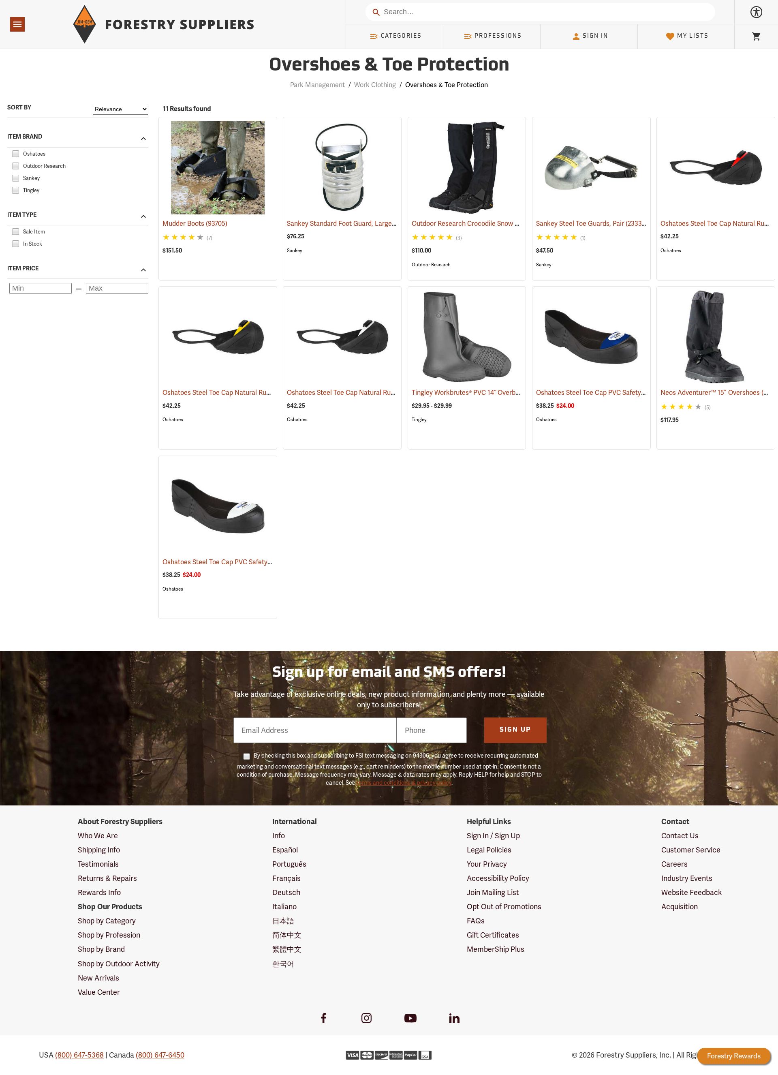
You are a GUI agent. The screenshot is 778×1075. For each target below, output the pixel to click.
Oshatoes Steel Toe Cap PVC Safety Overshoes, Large (626, 392)
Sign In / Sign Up (493, 835)
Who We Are (98, 835)
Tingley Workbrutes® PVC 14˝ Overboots (482, 392)
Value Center (99, 992)
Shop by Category (107, 920)
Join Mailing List (493, 892)
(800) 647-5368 (79, 1055)
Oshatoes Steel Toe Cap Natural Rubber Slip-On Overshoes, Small (394, 392)
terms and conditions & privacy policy (404, 782)
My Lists (693, 36)
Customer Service (690, 849)
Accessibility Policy (498, 878)
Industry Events (686, 878)
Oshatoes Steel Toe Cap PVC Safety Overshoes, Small (252, 562)
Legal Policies (489, 849)
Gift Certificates (493, 935)
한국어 (283, 963)
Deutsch (286, 892)
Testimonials (98, 864)
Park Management (317, 85)
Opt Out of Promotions (504, 906)
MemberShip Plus (495, 949)
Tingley (419, 419)
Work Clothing (375, 85)
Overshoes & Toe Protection (389, 66)
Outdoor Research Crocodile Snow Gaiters (485, 223)
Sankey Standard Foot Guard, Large (351, 223)
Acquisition (679, 906)
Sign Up (515, 730)
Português (289, 864)
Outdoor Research (431, 264)
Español (285, 849)
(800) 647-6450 (160, 1055)
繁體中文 (286, 949)
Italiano (284, 906)
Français (286, 878)
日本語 (283, 920)
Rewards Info (99, 892)
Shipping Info (99, 849)
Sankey (294, 250)
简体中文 (286, 935)
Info (278, 835)
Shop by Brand (101, 949)
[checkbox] (15, 152)
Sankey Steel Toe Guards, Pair (591, 223)
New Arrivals (98, 978)
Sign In (595, 36)
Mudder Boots (194, 223)
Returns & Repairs (107, 878)
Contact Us (680, 835)
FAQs (476, 920)
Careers (674, 864)
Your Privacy (487, 864)
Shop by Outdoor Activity (119, 963)
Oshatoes (670, 250)
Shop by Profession (109, 935)
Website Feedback (691, 892)
